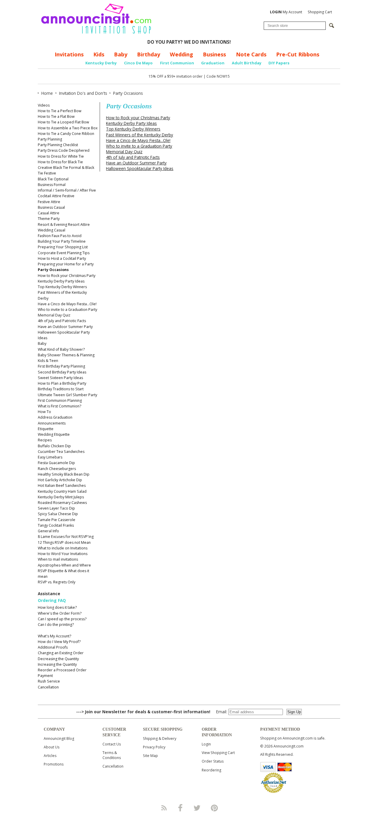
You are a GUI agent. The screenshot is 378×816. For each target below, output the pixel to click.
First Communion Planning (60, 400)
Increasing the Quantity (57, 664)
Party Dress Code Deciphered (63, 150)
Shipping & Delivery (159, 738)
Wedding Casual (51, 230)
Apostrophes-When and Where (64, 565)
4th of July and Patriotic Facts (62, 320)
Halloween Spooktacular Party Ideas (139, 168)
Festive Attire (49, 201)
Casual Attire (48, 213)
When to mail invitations (58, 559)
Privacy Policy (154, 747)
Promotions (53, 764)
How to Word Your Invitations (62, 553)
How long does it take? (57, 607)
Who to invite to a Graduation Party (67, 309)
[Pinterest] (214, 808)
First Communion (177, 63)
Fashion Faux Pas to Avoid (60, 235)
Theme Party (49, 218)
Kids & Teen (48, 360)
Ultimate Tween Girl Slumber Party (67, 394)
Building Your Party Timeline (62, 241)
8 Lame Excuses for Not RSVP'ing (66, 536)
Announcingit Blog (59, 738)
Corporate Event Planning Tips (63, 252)
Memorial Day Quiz (54, 315)
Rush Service (49, 681)
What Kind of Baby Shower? (61, 349)
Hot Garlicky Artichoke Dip (60, 479)
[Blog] (163, 808)
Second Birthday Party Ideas (62, 372)
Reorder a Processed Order (62, 670)
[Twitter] (197, 808)
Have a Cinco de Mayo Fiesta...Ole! (67, 303)
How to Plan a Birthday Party (62, 383)
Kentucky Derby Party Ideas (61, 281)
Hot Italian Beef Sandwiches (62, 485)
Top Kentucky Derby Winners (62, 286)
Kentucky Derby (101, 63)
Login (206, 744)
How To (44, 411)
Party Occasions (53, 269)
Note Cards (251, 54)
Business (214, 54)
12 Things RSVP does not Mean (64, 542)
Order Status (213, 761)
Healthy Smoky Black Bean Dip (63, 474)
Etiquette (45, 428)
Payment (45, 675)
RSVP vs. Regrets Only (56, 582)
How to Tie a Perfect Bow (60, 110)
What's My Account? (54, 636)
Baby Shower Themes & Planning (66, 355)
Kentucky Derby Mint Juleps (61, 497)
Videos (44, 105)
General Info (48, 530)
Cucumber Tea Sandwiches (61, 451)
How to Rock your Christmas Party (66, 275)
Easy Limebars (50, 457)
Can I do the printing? (56, 624)
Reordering (211, 770)
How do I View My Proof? (59, 641)
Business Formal (52, 184)
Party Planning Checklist (58, 144)
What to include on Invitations (62, 548)
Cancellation (48, 687)
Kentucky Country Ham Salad (62, 491)
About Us (51, 747)
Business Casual (51, 207)
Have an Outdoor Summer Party (65, 326)
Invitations (69, 54)
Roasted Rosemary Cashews (62, 502)
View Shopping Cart (218, 752)
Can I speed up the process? (62, 618)
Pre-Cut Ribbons (297, 54)
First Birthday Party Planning (61, 366)
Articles (50, 755)
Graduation (212, 63)
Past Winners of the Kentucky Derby (139, 135)
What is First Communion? (59, 406)
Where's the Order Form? (60, 613)
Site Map (150, 755)
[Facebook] (180, 808)
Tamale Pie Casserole (56, 519)
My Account (286, 11)
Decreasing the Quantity (58, 658)
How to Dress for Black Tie (60, 161)
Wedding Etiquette (54, 434)
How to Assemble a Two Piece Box (67, 127)
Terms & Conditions (111, 755)
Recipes (45, 440)
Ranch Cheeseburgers (57, 468)
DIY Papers (278, 63)
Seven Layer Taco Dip (56, 508)
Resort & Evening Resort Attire (64, 224)
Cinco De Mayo (138, 63)
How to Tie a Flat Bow (56, 116)
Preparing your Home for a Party (66, 264)
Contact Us (111, 744)
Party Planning (50, 139)
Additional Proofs (53, 647)
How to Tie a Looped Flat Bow (63, 122)
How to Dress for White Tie (61, 156)
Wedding (181, 54)
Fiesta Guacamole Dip (56, 462)
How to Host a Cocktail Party (62, 258)
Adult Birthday (246, 63)
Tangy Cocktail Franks (56, 525)
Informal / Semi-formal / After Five (67, 190)
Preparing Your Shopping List (63, 246)
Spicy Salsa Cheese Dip (58, 513)
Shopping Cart (320, 11)
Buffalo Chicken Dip (54, 445)
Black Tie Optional (53, 179)
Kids (98, 54)
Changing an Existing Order (61, 652)
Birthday (148, 54)
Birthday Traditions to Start (61, 388)
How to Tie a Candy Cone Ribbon (66, 133)
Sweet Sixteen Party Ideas (60, 377)
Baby (120, 54)
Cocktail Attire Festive (56, 195)
